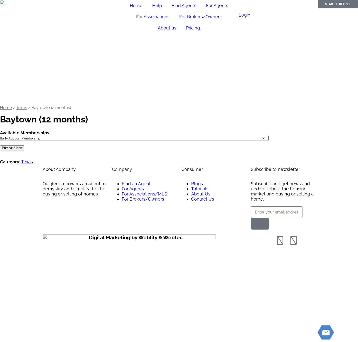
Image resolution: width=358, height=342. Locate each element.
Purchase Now (12, 148)
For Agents (217, 5)
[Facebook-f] (280, 240)
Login (244, 15)
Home (136, 5)
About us (167, 27)
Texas (21, 107)
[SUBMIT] (260, 224)
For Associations (153, 16)
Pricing (193, 27)
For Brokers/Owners (200, 16)
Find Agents (184, 5)
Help (157, 5)
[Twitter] (293, 240)
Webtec (173, 237)
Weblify (147, 237)
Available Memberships (24, 132)
